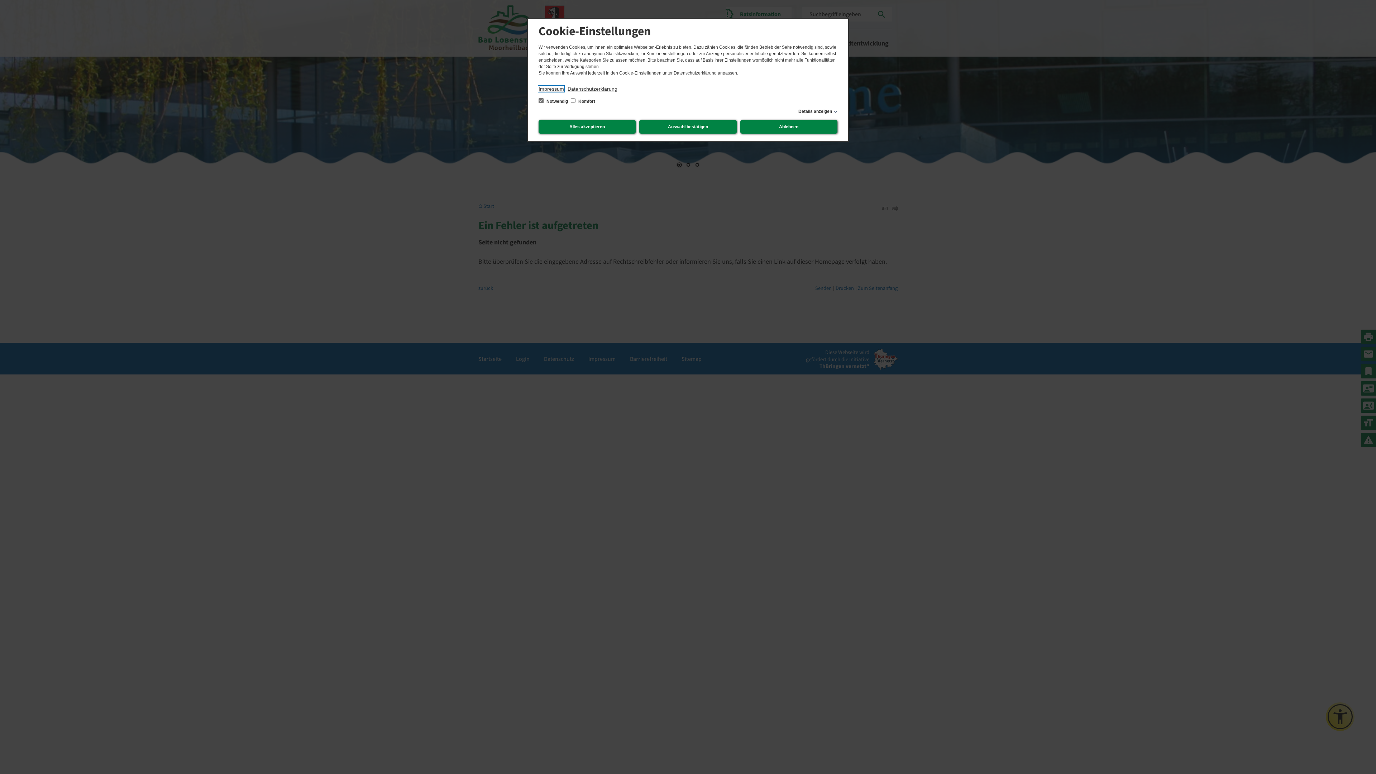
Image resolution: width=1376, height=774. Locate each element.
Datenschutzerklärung (592, 89)
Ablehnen (788, 126)
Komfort (586, 101)
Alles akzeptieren (587, 126)
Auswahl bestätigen (688, 126)
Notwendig (557, 101)
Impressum (551, 89)
